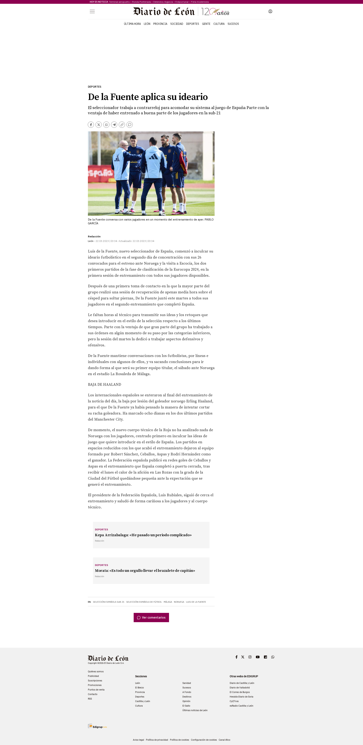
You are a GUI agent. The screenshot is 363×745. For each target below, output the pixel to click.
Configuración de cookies (204, 740)
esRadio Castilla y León (241, 705)
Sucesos (233, 24)
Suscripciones (95, 680)
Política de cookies (179, 740)
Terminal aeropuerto (119, 1)
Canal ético (224, 740)
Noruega (179, 602)
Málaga (168, 602)
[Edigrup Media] (97, 726)
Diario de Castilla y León (242, 683)
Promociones (95, 685)
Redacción (94, 236)
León (147, 24)
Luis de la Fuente (196, 602)
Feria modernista (200, 1)
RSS (90, 698)
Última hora (132, 24)
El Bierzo (139, 687)
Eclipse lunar (182, 1)
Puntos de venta (96, 689)
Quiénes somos (96, 671)
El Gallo (186, 705)
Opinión (186, 701)
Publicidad (93, 676)
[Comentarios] (130, 125)
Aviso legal (138, 740)
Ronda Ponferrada (141, 1)
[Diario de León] (181, 11)
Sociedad (176, 24)
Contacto (92, 694)
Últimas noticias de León (195, 710)
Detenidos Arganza (163, 1)
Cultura (219, 24)
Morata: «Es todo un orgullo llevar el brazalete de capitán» (145, 570)
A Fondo (186, 692)
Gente (206, 24)
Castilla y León (142, 701)
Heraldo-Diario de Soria (241, 696)
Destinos (186, 696)
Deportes (192, 24)
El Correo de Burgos (240, 692)
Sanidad (186, 683)
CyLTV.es (234, 701)
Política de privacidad (157, 740)
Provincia (160, 24)
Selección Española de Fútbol (144, 602)
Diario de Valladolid (240, 687)
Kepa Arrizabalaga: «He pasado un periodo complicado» (143, 535)
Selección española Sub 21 (108, 602)
